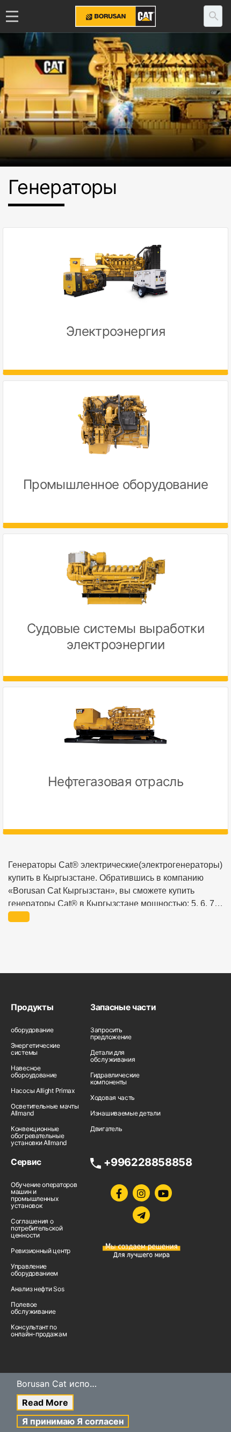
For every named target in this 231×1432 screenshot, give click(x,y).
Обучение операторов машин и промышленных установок (44, 1195)
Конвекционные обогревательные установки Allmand (39, 1136)
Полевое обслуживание (33, 1307)
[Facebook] (119, 1192)
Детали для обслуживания (112, 1055)
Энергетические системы (35, 1048)
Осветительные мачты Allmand (44, 1109)
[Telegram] (141, 1215)
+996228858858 (148, 1162)
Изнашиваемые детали (125, 1113)
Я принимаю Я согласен (73, 1421)
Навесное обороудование (34, 1071)
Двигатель (106, 1129)
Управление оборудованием (34, 1269)
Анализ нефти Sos (37, 1289)
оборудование (32, 1030)
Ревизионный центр (40, 1251)
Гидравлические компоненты (115, 1078)
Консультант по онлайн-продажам (39, 1330)
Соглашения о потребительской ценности (37, 1228)
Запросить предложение (111, 1033)
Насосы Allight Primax (43, 1090)
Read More (45, 1402)
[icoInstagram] (141, 1192)
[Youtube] (163, 1192)
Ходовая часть (112, 1097)
